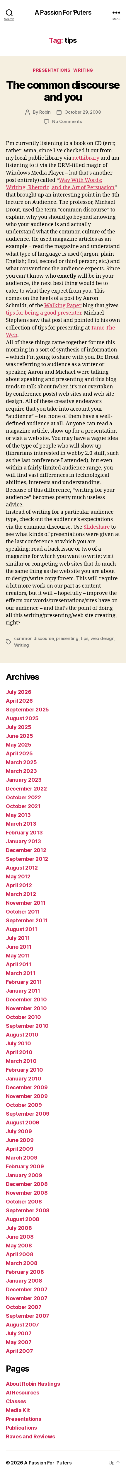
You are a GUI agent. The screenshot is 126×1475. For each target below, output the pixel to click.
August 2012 (22, 868)
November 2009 (27, 1096)
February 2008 (25, 1272)
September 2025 (27, 709)
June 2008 (20, 1237)
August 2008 (22, 1219)
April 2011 (18, 964)
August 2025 (22, 718)
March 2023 (21, 771)
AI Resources (22, 1392)
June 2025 (19, 736)
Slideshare (97, 527)
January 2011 (23, 991)
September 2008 (28, 1210)
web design (102, 638)
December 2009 (27, 1087)
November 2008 (27, 1193)
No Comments (67, 121)
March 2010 (21, 1061)
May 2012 (18, 876)
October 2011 (23, 912)
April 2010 (19, 1052)
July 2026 (18, 692)
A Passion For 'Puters (63, 12)
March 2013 (21, 824)
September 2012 (27, 859)
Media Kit (18, 1410)
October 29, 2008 (82, 112)
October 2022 (23, 797)
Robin (45, 112)
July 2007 (19, 1333)
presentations (51, 70)
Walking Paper (62, 305)
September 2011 (26, 920)
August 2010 (22, 1035)
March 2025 (21, 762)
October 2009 (24, 1105)
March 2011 (20, 973)
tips (84, 638)
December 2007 (26, 1289)
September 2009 (28, 1114)
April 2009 (19, 1149)
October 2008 (24, 1202)
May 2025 (18, 745)
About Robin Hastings (33, 1384)
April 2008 (19, 1254)
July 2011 (18, 938)
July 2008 (19, 1228)
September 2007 (27, 1316)
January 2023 (24, 780)
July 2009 (19, 1131)
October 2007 (24, 1307)
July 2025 (18, 727)
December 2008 (27, 1184)
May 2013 (18, 815)
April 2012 (19, 885)
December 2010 (26, 999)
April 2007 (19, 1351)
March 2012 (21, 894)
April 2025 (19, 753)
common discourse (34, 638)
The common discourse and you (63, 90)
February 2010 (24, 1070)
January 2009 (24, 1175)
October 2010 (23, 1017)
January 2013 (23, 841)
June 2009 (20, 1140)
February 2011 (24, 982)
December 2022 (26, 789)
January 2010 (23, 1078)
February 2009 (25, 1166)
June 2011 (19, 947)
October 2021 (23, 806)
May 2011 (18, 955)
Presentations (23, 1419)
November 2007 (26, 1298)
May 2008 (19, 1245)
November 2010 (26, 1008)
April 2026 (19, 701)
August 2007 (22, 1325)
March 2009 (21, 1158)
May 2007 (19, 1342)
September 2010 (27, 1026)
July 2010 (18, 1043)
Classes (16, 1401)
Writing (83, 70)
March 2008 (21, 1263)
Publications (21, 1428)
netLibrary (85, 158)
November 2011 (26, 903)
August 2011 (21, 929)
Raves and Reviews (30, 1436)
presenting (67, 638)
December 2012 (26, 850)
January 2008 (24, 1281)
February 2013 (24, 832)
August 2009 (22, 1122)
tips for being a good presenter (43, 313)
